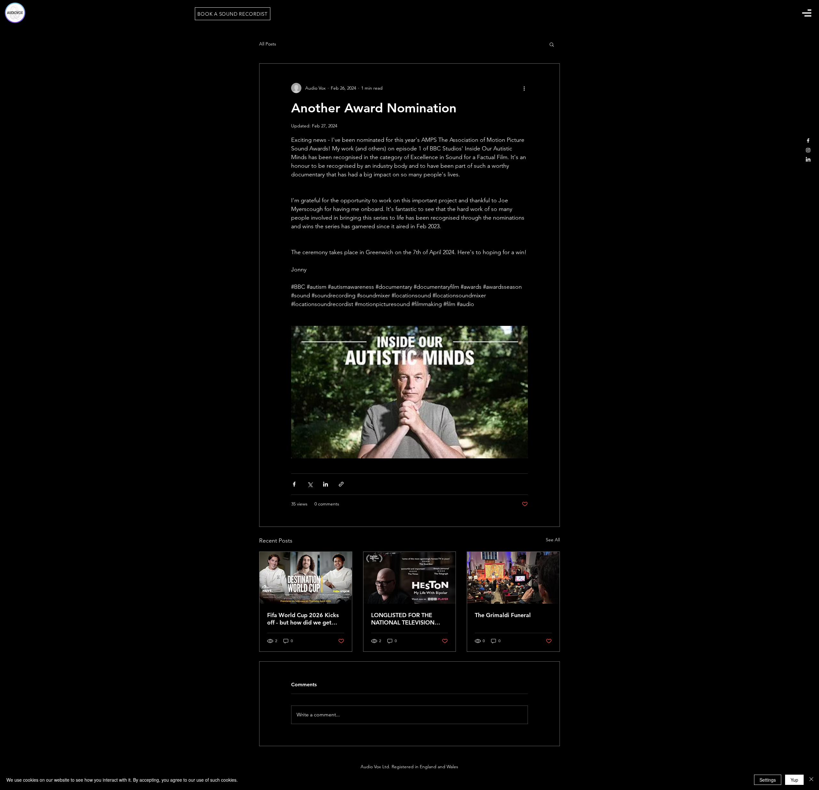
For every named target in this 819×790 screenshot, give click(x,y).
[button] (806, 13)
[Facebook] (808, 140)
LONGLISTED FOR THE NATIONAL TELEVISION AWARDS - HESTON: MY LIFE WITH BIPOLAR (404, 618)
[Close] (811, 780)
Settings (767, 780)
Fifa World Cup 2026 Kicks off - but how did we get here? (303, 618)
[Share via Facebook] (294, 484)
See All (553, 540)
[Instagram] (808, 150)
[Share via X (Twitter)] (310, 484)
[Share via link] (341, 484)
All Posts (267, 44)
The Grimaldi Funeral (503, 615)
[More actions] (524, 88)
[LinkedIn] (808, 160)
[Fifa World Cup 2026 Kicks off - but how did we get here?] (305, 578)
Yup (794, 780)
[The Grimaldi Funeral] (513, 578)
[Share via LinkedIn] (325, 484)
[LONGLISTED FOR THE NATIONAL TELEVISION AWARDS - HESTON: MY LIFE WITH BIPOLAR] (409, 578)
